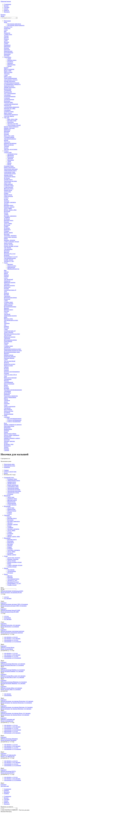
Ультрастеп (7, 281)
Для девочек (7, 247)
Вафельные (7, 129)
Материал (10, 264)
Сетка (5, 405)
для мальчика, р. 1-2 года (11, 640)
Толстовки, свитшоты (10, 235)
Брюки (6, 442)
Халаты (6, 148)
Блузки (6, 199)
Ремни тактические (9, 167)
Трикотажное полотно (10, 315)
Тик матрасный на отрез (11, 320)
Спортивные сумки (9, 172)
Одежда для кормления (13, 421)
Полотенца (10, 122)
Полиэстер (7, 33)
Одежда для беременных (14, 420)
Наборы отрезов (8, 355)
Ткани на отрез (11, 265)
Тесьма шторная (8, 414)
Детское (6, 36)
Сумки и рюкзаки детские (11, 241)
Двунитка (7, 73)
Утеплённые (7, 90)
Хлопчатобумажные (9, 96)
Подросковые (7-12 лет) (10, 256)
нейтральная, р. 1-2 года (11, 731)
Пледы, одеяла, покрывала (11, 435)
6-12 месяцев (7, 598)
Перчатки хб (7, 105)
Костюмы (6, 234)
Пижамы (6, 222)
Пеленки (6, 48)
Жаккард (6, 308)
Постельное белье (9, 426)
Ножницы (7, 394)
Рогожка (6, 134)
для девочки (7, 694)
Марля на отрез (8, 318)
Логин (2, 16)
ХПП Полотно (8, 305)
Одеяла (6, 43)
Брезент (6, 67)
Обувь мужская (8, 196)
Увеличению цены (9, 464)
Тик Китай (7, 314)
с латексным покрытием (11, 104)
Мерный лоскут (8, 309)
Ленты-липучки (8, 411)
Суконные (7, 98)
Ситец (6, 30)
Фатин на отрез (8, 365)
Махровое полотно (9, 285)
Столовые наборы (9, 137)
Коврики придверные (10, 143)
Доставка (6, 7)
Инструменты (8, 409)
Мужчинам (10, 157)
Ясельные (7, 250)
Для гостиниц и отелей (14, 125)
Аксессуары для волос (10, 237)
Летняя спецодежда (9, 81)
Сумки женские (8, 187)
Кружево (6, 388)
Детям (9, 161)
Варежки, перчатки (9, 240)
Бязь (5, 31)
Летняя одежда (8, 179)
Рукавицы (10, 61)
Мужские (6, 255)
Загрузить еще (5, 786)
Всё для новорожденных (14, 418)
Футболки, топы (8, 444)
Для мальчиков (8, 249)
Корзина (3, 14)
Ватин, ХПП (7, 70)
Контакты (7, 12)
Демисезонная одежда (10, 170)
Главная (6, 470)
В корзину (4, 602)
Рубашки (6, 231)
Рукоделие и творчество (11, 396)
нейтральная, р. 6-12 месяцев (12, 733)
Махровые (7, 131)
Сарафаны (7, 217)
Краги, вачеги (8, 113)
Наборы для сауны (9, 128)
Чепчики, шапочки (9, 441)
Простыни (7, 49)
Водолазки (7, 211)
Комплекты (7, 229)
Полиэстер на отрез (9, 364)
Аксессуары (7, 182)
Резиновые (7, 101)
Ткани (9, 58)
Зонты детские (8, 243)
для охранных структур (10, 79)
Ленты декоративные (10, 397)
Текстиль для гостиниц (10, 149)
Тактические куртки (10, 173)
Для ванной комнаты (10, 138)
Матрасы (6, 42)
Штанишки (7, 427)
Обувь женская (8, 184)
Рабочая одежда (11, 60)
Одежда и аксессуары (10, 471)
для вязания (7, 391)
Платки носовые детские (11, 246)
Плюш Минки (8, 341)
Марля (6, 273)
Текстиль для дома (12, 123)
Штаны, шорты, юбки (10, 210)
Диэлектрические (9, 99)
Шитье (6, 399)
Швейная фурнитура (13, 269)
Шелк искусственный (10, 377)
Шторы (6, 140)
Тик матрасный (8, 279)
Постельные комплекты (14, 24)
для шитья (7, 400)
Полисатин (7, 28)
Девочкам (10, 158)
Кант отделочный (9, 383)
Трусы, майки (8, 208)
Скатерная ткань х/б (9, 331)
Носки (9, 164)
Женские (6, 252)
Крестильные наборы (10, 433)
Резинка (6, 386)
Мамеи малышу (7, 416)
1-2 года (6, 597)
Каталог (6, 5)
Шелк (5, 317)
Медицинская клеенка (10, 297)
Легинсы (6, 200)
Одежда (6, 197)
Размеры (6, 793)
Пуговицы (7, 412)
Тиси (5, 291)
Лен (5, 324)
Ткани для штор (8, 303)
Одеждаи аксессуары (8, 151)
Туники (6, 214)
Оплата (6, 8)
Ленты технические (9, 406)
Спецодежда (7, 57)
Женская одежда (8, 188)
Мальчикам (10, 160)
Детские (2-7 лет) (9, 261)
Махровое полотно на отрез (12, 334)
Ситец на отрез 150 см (10, 374)
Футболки (7, 178)
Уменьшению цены (9, 465)
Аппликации (7, 379)
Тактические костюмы (10, 181)
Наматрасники (8, 51)
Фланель (6, 293)
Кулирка (6, 368)
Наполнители (11, 267)
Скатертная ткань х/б (10, 290)
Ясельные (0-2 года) (9, 253)
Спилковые (7, 95)
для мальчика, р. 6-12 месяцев (12, 641)
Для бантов (7, 408)
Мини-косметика (9, 145)
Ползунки (7, 439)
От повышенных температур (12, 84)
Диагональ (7, 296)
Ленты (6, 402)
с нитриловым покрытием (11, 107)
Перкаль (6, 39)
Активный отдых (12, 154)
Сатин (6, 40)
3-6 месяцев (7, 617)
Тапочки (6, 146)
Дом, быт (6, 117)
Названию (7, 467)
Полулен (6, 132)
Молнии (6, 380)
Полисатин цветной (9, 356)
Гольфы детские (8, 259)
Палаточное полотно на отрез (12, 349)
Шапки (9, 163)
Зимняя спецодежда (9, 87)
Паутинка (7, 403)
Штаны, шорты (8, 232)
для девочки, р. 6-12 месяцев (12, 638)
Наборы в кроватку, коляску (12, 438)
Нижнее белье (8, 190)
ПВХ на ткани (8, 72)
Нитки (6, 385)
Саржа (6, 300)
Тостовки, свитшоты (10, 202)
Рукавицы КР (8, 92)
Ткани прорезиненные (10, 78)
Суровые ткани (8, 302)
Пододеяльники (8, 52)
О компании (7, 4)
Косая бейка (7, 393)
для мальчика (8, 695)
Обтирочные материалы (11, 114)
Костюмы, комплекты (10, 216)
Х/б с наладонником (10, 93)
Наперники (7, 54)
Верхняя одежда (8, 205)
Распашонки (7, 436)
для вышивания (8, 382)
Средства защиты (9, 116)
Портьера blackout (9, 358)
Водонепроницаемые (10, 306)
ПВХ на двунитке (9, 69)
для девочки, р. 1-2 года (11, 637)
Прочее (9, 66)
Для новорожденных (10, 258)
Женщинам (10, 155)
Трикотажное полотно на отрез (13, 350)
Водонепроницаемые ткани (12, 352)
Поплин (6, 37)
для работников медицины (11, 83)
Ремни (6, 238)
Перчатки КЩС (8, 102)
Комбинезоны (8, 429)
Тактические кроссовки (11, 169)
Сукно (6, 75)
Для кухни (7, 141)
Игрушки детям (11, 120)
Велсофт (6, 294)
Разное (6, 432)
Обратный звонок (6, 1)
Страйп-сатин (8, 34)
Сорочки (6, 450)
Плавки (6, 193)
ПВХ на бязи (7, 76)
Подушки (6, 55)
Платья (6, 213)
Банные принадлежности (11, 126)
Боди (5, 423)
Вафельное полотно (9, 282)
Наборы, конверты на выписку (13, 424)
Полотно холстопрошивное (12, 371)
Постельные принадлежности (15, 25)
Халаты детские (8, 244)
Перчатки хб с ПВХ (9, 108)
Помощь (6, 790)
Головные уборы (9, 111)
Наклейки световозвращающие (13, 389)
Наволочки (7, 46)
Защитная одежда (9, 86)
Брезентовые (7, 89)
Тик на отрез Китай (9, 361)
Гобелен (6, 272)
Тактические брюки (9, 176)
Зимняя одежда (8, 175)
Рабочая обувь (11, 64)
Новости (6, 10)
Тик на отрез (7, 335)
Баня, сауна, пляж (12, 119)
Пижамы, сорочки (9, 207)
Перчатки (10, 63)
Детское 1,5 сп (8, 27)
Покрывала (7, 45)
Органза (6, 370)
